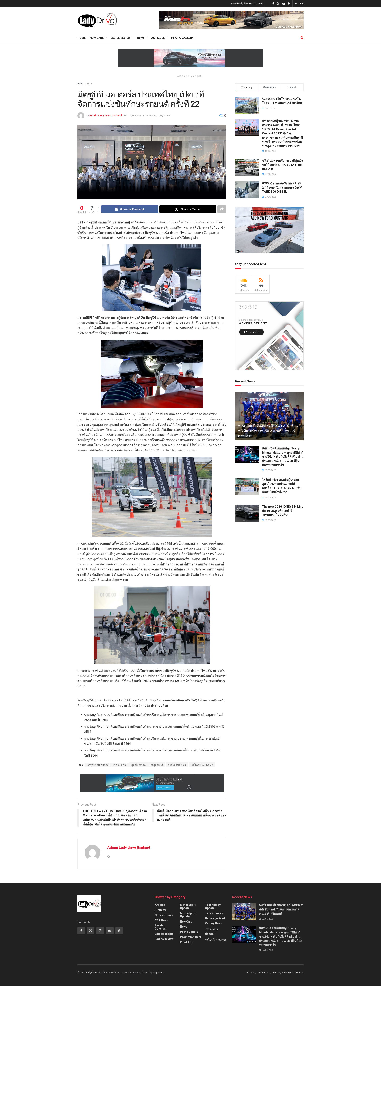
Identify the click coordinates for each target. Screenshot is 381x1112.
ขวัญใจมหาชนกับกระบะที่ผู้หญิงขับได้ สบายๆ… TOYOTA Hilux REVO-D (282, 165)
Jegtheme (158, 972)
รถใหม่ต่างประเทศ (211, 931)
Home (81, 37)
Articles (160, 904)
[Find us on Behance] (110, 930)
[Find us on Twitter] (278, 3)
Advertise (263, 972)
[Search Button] (302, 38)
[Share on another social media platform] (221, 209)
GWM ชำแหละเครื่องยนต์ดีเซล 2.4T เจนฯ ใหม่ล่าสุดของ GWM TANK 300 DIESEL (282, 187)
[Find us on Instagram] (100, 930)
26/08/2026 (270, 497)
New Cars (97, 37)
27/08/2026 (246, 436)
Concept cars (164, 915)
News (141, 37)
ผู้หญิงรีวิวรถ (138, 765)
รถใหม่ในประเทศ (215, 940)
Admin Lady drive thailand (105, 115)
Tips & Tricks (214, 913)
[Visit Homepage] (97, 20)
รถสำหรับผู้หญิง (177, 765)
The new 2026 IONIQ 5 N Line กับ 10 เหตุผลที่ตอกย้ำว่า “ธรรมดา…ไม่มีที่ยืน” (282, 511)
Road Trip (186, 942)
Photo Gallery (182, 37)
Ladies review (120, 37)
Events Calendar (161, 927)
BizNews (160, 910)
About (250, 972)
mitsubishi (120, 765)
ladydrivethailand (98, 765)
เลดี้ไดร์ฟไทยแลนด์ (201, 765)
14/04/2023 (134, 115)
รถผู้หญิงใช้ (157, 765)
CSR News (161, 920)
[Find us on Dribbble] (119, 930)
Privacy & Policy (282, 972)
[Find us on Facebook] (273, 3)
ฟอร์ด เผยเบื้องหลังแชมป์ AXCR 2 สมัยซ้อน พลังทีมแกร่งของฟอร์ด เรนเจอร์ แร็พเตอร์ (281, 909)
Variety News (162, 115)
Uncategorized (215, 918)
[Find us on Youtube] (283, 3)
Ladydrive (91, 972)
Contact (299, 972)
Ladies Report (164, 933)
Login (300, 3)
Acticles (158, 37)
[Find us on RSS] (289, 3)
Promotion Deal (190, 937)
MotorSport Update (188, 906)
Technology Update (213, 906)
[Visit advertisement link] (231, 20)
